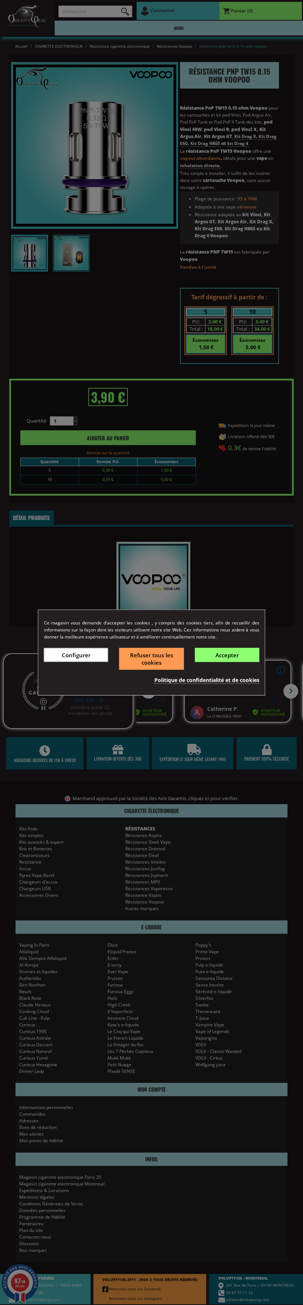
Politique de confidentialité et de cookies (206, 679)
